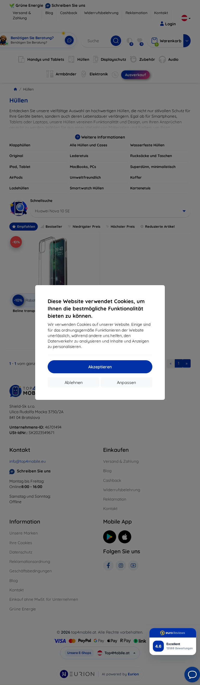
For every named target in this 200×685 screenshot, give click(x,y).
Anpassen (126, 382)
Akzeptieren (100, 366)
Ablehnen (74, 382)
